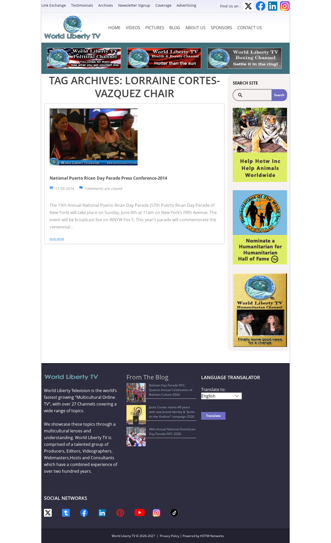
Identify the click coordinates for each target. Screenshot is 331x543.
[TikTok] (174, 512)
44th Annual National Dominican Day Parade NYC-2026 (172, 431)
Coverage (163, 5)
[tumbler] (66, 512)
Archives (105, 5)
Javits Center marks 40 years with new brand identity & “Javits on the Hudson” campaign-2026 (172, 412)
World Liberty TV (123, 536)
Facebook (260, 6)
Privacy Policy (169, 536)
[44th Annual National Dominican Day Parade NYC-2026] (136, 436)
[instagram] (156, 512)
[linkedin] (102, 512)
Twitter (248, 6)
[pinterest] (120, 512)
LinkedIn (272, 6)
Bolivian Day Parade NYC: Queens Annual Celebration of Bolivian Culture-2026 (170, 390)
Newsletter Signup (134, 5)
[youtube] (139, 512)
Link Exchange (53, 5)
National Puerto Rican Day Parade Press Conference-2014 (108, 178)
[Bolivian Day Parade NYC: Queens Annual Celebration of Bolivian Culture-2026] (136, 392)
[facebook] (84, 512)
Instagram (285, 6)
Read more (57, 239)
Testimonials (82, 5)
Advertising (186, 5)
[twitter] (48, 512)
